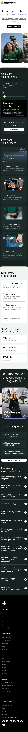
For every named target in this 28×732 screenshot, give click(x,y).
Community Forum (7, 685)
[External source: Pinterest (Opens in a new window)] (3, 725)
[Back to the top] (4, 603)
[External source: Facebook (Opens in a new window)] (3, 721)
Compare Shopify (7, 661)
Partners (4, 646)
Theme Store (6, 640)
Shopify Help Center (8, 682)
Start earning (14, 129)
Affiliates (4, 649)
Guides (4, 664)
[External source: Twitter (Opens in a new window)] (7, 721)
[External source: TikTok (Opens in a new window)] (18, 721)
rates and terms (20, 115)
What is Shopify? (7, 613)
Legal (3, 708)
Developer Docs (6, 637)
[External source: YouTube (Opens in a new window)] (11, 721)
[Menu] (26, 2)
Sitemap (4, 714)
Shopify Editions (6, 616)
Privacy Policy (6, 711)
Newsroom (5, 625)
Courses (4, 667)
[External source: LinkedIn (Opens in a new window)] (21, 721)
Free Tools (5, 670)
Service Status (6, 691)
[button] (15, 403)
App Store (5, 643)
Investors (5, 622)
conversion (6, 360)
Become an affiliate (14, 26)
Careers (4, 619)
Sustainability (6, 628)
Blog (3, 658)
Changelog (5, 673)
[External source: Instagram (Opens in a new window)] (14, 721)
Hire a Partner (6, 688)
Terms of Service (7, 705)
